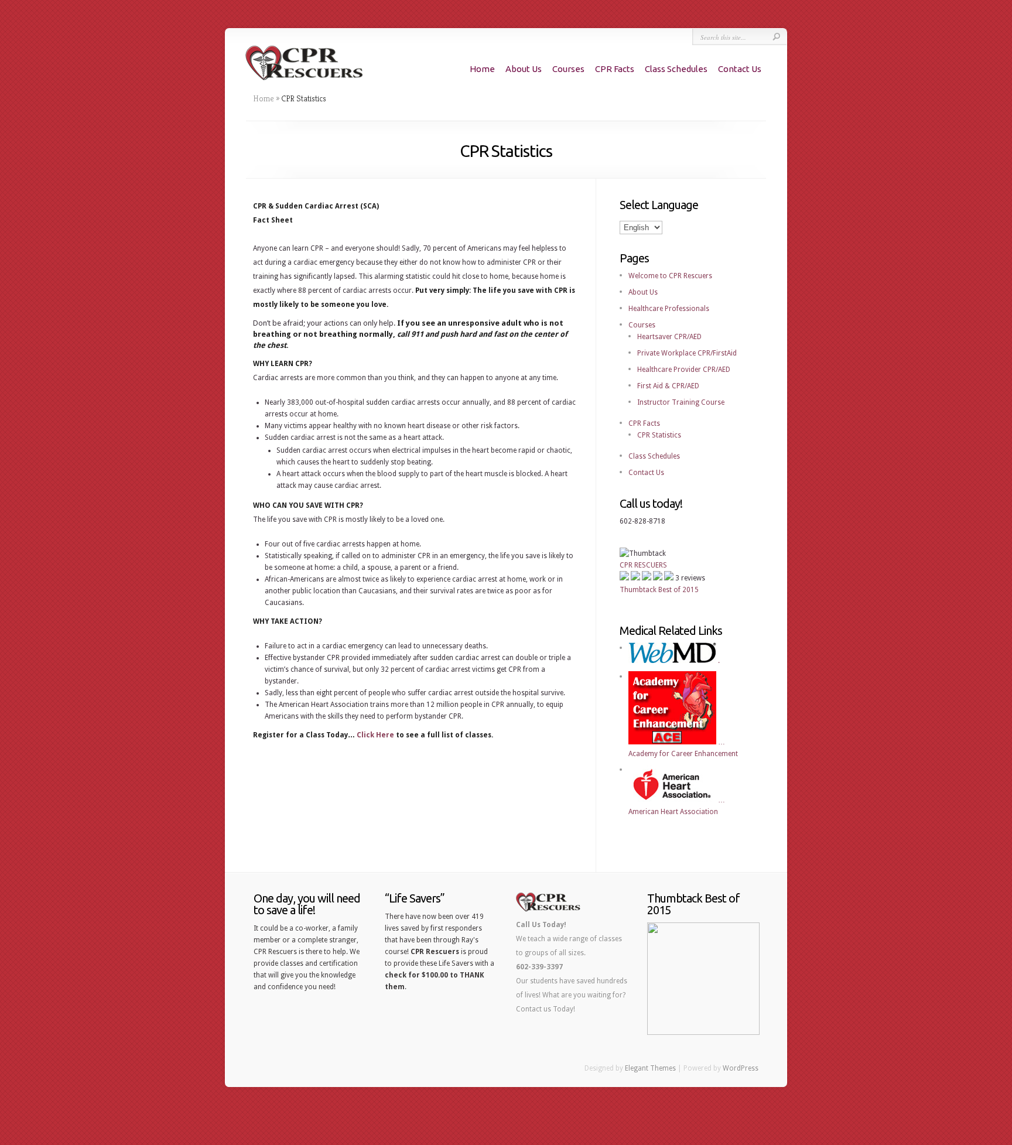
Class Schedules (676, 69)
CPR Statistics (659, 435)
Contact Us (739, 69)
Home (482, 69)
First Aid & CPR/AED (668, 386)
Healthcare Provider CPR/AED (683, 369)
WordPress (740, 1068)
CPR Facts (614, 69)
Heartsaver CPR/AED (669, 337)
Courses (568, 69)
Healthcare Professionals (668, 309)
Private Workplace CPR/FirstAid (687, 353)
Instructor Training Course (680, 402)
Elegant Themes (650, 1068)
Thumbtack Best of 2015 (659, 590)
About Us (523, 69)
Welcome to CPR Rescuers (670, 276)
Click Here (375, 735)
